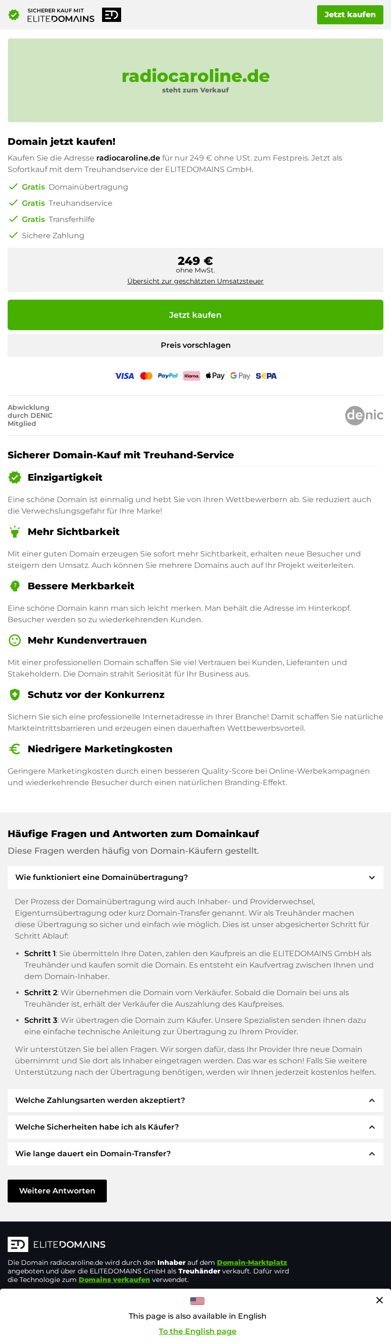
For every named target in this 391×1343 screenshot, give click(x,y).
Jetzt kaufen (350, 14)
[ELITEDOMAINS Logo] (151, 1245)
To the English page (198, 1331)
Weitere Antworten (57, 1190)
